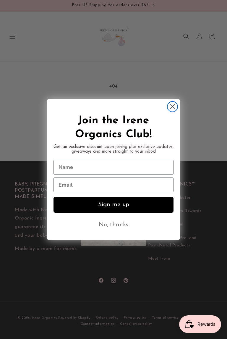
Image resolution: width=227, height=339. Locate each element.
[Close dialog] (172, 106)
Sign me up (113, 205)
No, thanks (113, 225)
